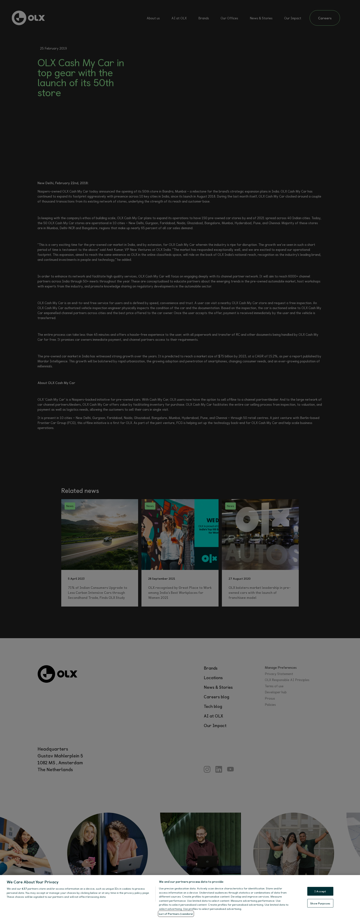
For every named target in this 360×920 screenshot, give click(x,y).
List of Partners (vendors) (176, 914)
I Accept (320, 891)
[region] (180, 897)
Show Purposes (320, 903)
